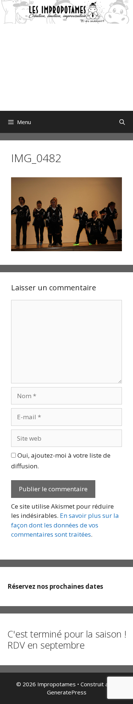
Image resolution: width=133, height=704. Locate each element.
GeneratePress (66, 692)
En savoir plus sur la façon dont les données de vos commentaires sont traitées (65, 525)
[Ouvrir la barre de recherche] (122, 122)
